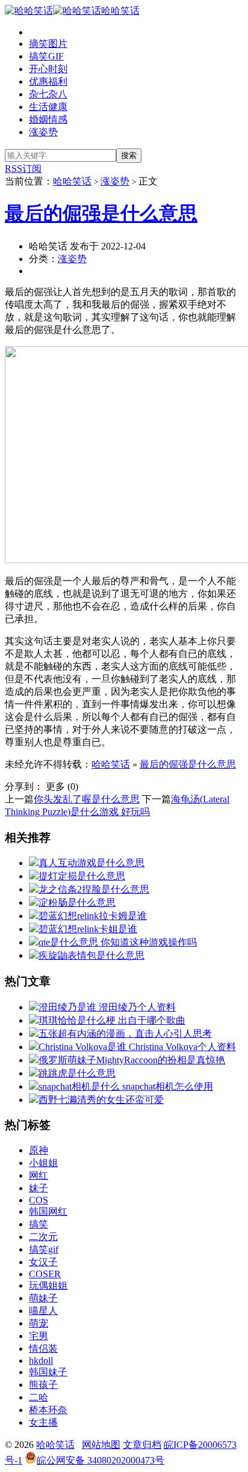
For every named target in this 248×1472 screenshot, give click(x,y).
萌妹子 (43, 1298)
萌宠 (38, 1323)
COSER (45, 1274)
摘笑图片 (48, 43)
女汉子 (43, 1262)
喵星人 (43, 1311)
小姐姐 (43, 1163)
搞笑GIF (46, 56)
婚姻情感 (48, 119)
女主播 (43, 1422)
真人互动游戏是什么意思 (91, 863)
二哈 (38, 1397)
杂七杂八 (48, 94)
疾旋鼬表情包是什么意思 (91, 955)
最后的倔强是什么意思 (101, 213)
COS (38, 1200)
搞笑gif (43, 1249)
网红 (38, 1175)
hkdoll (41, 1360)
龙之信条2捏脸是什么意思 (94, 889)
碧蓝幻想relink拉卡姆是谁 (93, 916)
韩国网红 (48, 1211)
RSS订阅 (23, 168)
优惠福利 (48, 81)
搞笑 (38, 1224)
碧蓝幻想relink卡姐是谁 (88, 929)
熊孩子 (43, 1384)
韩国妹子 (48, 1372)
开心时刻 (48, 69)
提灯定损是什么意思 (82, 876)
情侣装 (43, 1348)
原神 (38, 1150)
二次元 (43, 1237)
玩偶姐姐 (48, 1285)
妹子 (38, 1188)
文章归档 (142, 1445)
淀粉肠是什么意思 (77, 902)
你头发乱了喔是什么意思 (87, 799)
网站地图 (101, 1445)
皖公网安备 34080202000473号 (100, 1460)
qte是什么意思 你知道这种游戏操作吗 (118, 942)
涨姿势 (43, 132)
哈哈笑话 (120, 10)
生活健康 (48, 107)
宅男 (38, 1336)
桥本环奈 (48, 1410)
